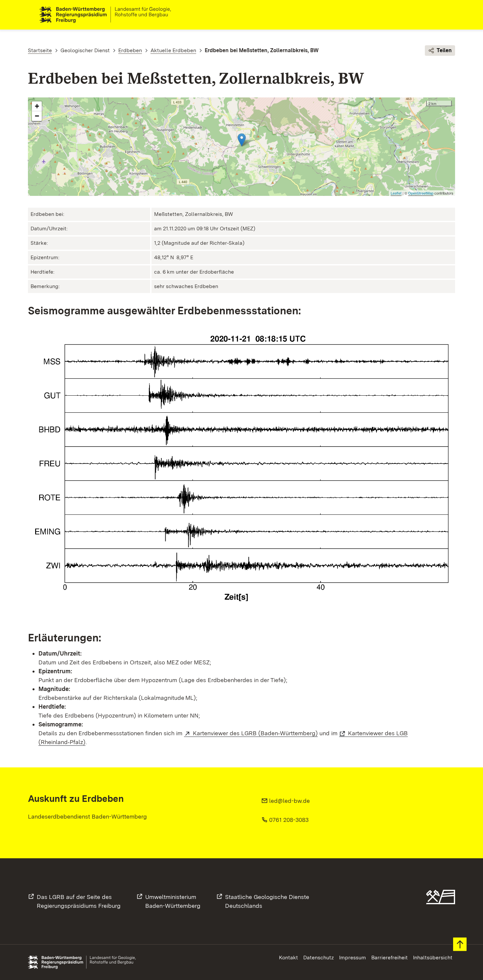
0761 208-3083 (289, 819)
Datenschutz (318, 957)
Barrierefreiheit (389, 957)
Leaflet (396, 193)
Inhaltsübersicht (432, 957)
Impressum (352, 957)
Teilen (444, 50)
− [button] (37, 116)
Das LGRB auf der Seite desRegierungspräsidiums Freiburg (79, 901)
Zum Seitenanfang (459, 944)
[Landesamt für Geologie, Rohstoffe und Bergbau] (107, 15)
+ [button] (37, 106)
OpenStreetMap (420, 193)
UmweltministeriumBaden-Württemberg (172, 901)
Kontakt (288, 957)
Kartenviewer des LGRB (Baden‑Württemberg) (255, 733)
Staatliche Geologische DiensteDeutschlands (267, 901)
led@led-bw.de (289, 800)
